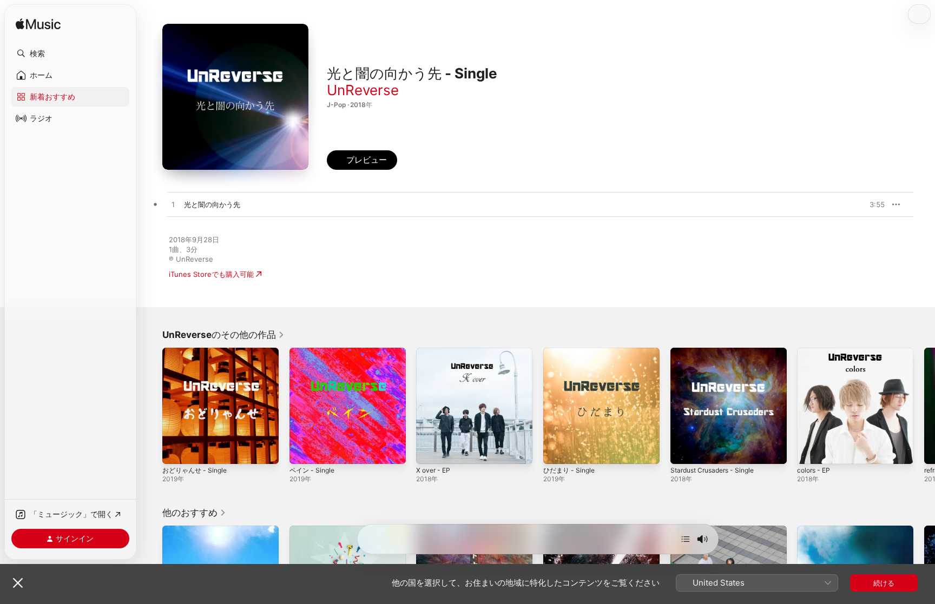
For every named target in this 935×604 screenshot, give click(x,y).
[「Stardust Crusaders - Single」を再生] (684, 450)
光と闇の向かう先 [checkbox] (212, 204)
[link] (223, 335)
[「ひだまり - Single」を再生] (557, 450)
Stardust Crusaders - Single (717, 352)
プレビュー (871, 204)
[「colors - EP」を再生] (810, 450)
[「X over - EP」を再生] (430, 450)
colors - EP (815, 352)
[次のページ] (924, 405)
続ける (883, 583)
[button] (70, 53)
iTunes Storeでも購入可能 (211, 274)
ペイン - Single (314, 352)
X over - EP (435, 352)
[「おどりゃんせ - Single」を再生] (176, 450)
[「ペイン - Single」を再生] (303, 450)
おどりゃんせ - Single (197, 352)
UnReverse (363, 90)
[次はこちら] (685, 539)
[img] (38, 24)
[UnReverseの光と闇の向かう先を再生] (173, 205)
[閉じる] (18, 583)
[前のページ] (151, 405)
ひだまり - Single (571, 352)
